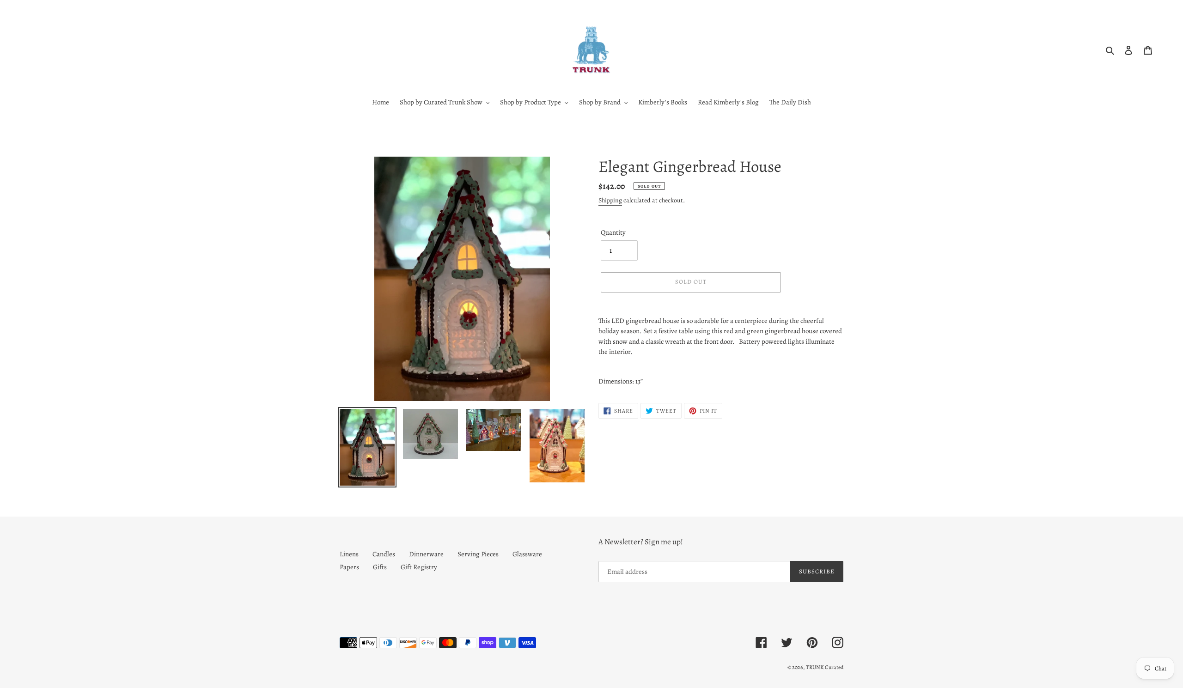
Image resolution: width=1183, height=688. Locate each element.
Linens (349, 554)
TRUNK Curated (824, 667)
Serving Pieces (478, 554)
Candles (383, 554)
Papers (349, 567)
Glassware (527, 554)
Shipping (610, 200)
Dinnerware (426, 554)
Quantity (613, 232)
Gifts (380, 567)
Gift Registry (419, 567)
